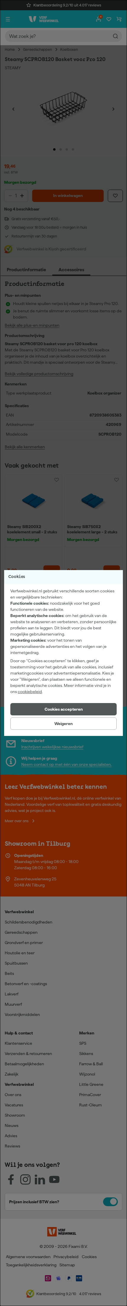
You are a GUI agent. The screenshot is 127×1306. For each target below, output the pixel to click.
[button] (63, 709)
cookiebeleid (30, 691)
